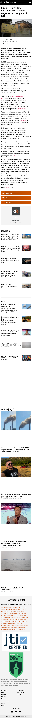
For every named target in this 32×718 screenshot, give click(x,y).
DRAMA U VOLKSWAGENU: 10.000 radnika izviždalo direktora (10, 358)
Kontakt (19, 694)
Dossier (3, 694)
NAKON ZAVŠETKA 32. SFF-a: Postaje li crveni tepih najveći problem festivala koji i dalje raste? (10, 249)
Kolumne (3, 697)
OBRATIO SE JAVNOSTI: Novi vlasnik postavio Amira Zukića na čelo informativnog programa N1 (10, 332)
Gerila (7, 188)
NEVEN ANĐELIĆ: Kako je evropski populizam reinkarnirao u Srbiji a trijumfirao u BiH (9, 274)
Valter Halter (5, 701)
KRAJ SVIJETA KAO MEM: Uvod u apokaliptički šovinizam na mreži (10, 260)
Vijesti (3, 692)
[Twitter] (16, 711)
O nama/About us (22, 690)
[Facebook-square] (12, 711)
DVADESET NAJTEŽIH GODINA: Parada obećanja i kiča (10, 286)
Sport (3, 703)
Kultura (3, 705)
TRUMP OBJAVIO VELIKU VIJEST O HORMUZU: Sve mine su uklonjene (11, 345)
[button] (30, 2)
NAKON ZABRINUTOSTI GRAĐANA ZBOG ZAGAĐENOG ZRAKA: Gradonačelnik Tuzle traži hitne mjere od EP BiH (9, 308)
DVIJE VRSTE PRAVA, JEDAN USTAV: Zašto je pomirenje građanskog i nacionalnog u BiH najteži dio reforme (10, 237)
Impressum (20, 692)
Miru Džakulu (22, 109)
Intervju (3, 699)
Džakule (23, 120)
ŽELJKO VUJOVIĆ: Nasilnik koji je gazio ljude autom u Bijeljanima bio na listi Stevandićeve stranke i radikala (10, 320)
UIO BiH (16, 156)
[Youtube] (20, 711)
